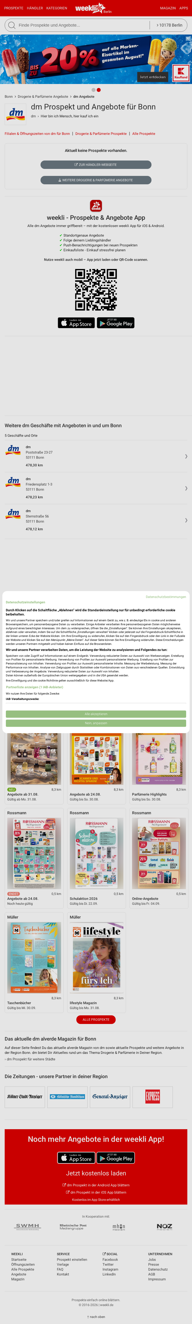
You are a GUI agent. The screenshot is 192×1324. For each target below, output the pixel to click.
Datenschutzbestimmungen (166, 597)
